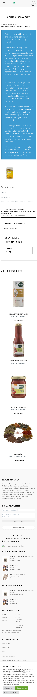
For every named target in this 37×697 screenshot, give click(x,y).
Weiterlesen (18, 320)
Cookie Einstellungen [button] (10, 692)
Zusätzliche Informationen (15, 223)
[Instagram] (21, 535)
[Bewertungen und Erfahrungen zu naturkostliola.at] (13, 546)
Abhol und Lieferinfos (8, 656)
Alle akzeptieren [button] (22, 688)
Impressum (5, 647)
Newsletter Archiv (18, 527)
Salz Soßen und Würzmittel (9, 25)
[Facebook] (13, 535)
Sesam (23, 215)
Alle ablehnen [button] (9, 688)
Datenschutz (6, 643)
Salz (24, 211)
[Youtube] (17, 535)
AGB (3, 652)
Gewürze (13, 26)
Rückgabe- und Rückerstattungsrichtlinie (14, 660)
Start (3, 25)
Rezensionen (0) (10, 229)
